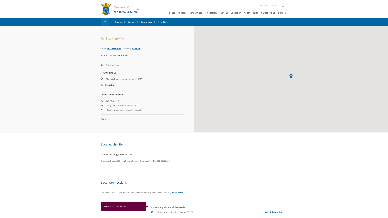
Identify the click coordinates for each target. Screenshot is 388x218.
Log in (273, 5)
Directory (118, 22)
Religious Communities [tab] (115, 206)
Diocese (182, 12)
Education (236, 12)
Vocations (212, 12)
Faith (255, 12)
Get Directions (108, 85)
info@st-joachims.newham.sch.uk (121, 105)
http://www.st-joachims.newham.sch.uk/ (124, 110)
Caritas (224, 12)
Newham (131, 22)
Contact (263, 5)
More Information (274, 212)
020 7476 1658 (112, 100)
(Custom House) (177, 193)
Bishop (172, 12)
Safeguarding (268, 12)
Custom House (146, 22)
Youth (247, 12)
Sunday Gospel (196, 12)
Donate (282, 12)
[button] (291, 76)
